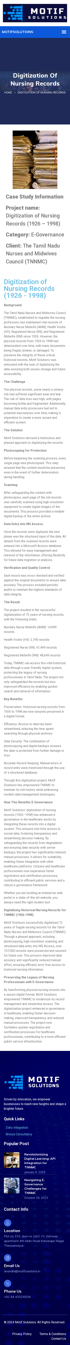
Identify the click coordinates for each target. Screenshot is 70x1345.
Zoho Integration (17, 1127)
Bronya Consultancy (19, 1134)
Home (8, 92)
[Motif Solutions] (35, 12)
